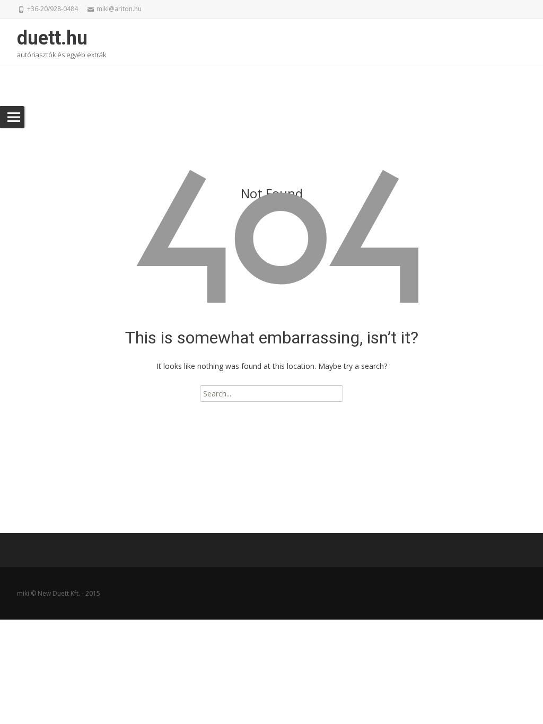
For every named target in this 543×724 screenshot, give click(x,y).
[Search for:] (271, 394)
